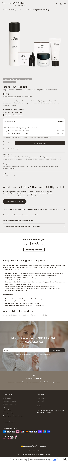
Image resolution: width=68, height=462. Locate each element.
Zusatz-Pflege (9, 82)
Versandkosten (12, 96)
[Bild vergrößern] (61, 71)
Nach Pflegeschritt (15, 10)
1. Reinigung (8, 79)
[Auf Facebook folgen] (29, 450)
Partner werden (42, 398)
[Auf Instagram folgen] (34, 450)
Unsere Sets (27, 10)
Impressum (6, 407)
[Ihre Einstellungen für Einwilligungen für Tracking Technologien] (65, 459)
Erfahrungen (7, 398)
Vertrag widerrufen (9, 422)
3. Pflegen (27, 79)
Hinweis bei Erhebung (19, 460)
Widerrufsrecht (8, 413)
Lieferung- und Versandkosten (13, 416)
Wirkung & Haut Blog (9, 401)
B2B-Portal (40, 401)
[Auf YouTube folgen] (38, 450)
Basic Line (26, 315)
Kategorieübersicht (9, 404)
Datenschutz (7, 410)
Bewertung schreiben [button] (34, 250)
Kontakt (39, 406)
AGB (4, 419)
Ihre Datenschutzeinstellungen (40, 460)
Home (5, 10)
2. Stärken (17, 79)
